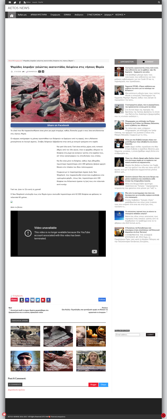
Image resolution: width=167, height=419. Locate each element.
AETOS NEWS (18, 8)
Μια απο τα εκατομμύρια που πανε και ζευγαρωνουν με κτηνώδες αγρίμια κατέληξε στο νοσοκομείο (142, 195)
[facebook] (19, 2)
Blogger (93, 385)
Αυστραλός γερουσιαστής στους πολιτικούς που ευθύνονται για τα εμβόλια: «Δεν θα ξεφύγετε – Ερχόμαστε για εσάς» (141, 70)
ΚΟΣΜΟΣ (119, 15)
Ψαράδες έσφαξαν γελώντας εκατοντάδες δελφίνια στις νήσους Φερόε (57, 67)
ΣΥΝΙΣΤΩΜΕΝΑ (93, 15)
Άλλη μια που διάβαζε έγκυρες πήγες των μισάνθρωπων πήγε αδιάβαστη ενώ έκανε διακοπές (141, 142)
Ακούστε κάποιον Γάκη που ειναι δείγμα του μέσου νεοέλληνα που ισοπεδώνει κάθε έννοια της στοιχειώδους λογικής (142, 179)
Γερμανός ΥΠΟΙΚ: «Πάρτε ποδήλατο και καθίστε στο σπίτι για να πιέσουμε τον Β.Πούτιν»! (140, 88)
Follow (102, 299)
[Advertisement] (83, 38)
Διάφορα (108, 15)
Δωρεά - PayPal (37, 2)
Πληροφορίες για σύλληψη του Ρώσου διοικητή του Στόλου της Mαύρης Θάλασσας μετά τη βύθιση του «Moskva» (142, 123)
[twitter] (14, 2)
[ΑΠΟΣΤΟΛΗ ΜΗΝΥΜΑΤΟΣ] (10, 2)
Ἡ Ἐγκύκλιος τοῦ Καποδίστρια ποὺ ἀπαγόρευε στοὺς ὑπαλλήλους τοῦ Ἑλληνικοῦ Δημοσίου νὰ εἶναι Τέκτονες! (142, 230)
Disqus (103, 385)
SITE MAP (45, 416)
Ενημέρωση (18, 296)
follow (28, 2)
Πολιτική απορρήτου (58, 416)
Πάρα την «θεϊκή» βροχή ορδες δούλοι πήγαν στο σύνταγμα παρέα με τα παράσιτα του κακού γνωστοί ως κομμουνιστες (142, 160)
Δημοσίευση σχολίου (16, 390)
